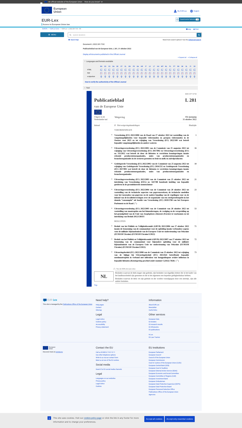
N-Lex (151, 335)
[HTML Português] (174, 69)
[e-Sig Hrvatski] (142, 76)
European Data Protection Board (160, 387)
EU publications (154, 330)
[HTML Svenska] (194, 69)
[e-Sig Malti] (162, 76)
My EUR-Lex (182, 11)
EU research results (156, 324)
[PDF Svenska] (194, 73)
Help (189, 29)
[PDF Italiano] (146, 73)
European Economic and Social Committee (164, 373)
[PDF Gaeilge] (138, 73)
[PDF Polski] (170, 73)
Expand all (182, 57)
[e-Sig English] (130, 76)
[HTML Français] (134, 69)
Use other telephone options (106, 355)
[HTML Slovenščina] (186, 69)
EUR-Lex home (54, 29)
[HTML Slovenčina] (182, 69)
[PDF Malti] (162, 73)
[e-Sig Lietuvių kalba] (154, 76)
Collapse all (193, 57)
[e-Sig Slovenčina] (182, 76)
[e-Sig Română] (178, 76)
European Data (154, 319)
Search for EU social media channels (109, 369)
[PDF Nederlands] (166, 73)
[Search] (199, 35)
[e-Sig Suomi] (190, 76)
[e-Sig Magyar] (158, 76)
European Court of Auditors (158, 368)
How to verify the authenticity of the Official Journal (105, 82)
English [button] (196, 11)
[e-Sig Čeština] (109, 76)
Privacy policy (100, 381)
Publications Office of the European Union (77, 304)
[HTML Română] (178, 69)
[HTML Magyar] (158, 69)
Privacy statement (102, 327)
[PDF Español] (105, 73)
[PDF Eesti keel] (121, 73)
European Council (155, 355)
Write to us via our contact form (107, 357)
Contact (98, 307)
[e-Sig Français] (134, 76)
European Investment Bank (158, 379)
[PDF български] (101, 73)
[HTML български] (101, 69)
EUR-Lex (50, 20)
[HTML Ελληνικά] (126, 69)
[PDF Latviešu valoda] (150, 73)
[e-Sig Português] (174, 76)
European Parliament (156, 352)
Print (197, 29)
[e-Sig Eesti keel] (121, 76)
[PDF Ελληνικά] (126, 73)
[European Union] (49, 348)
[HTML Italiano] (146, 69)
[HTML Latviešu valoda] (150, 69)
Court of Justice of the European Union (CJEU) (165, 363)
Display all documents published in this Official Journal (104, 54)
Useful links (153, 310)
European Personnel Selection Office (162, 389)
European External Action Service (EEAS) (163, 371)
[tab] (140, 61)
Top (95, 285)
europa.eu (59, 352)
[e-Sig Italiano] (146, 76)
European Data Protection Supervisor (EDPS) (164, 384)
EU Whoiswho (154, 327)
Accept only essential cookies (180, 419)
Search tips (74, 40)
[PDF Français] (134, 73)
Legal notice (100, 319)
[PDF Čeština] (109, 73)
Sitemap (99, 310)
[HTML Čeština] (109, 69)
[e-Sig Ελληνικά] (126, 76)
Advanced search (194, 40)
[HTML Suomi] (190, 69)
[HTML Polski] (170, 69)
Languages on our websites (105, 378)
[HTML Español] (105, 69)
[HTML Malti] (162, 69)
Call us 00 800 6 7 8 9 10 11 (105, 352)
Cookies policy (101, 322)
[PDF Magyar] (158, 73)
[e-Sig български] (101, 76)
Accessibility (100, 324)
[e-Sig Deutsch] (117, 76)
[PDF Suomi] (190, 73)
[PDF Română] (178, 73)
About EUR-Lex (154, 305)
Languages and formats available (99, 61)
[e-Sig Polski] (170, 76)
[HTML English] (130, 69)
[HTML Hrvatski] (142, 69)
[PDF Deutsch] (117, 73)
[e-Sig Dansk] (113, 76)
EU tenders (152, 322)
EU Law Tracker (154, 337)
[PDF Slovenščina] (186, 73)
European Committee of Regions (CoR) (162, 376)
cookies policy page (93, 418)
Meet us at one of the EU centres (107, 360)
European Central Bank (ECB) (159, 365)
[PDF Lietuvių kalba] (154, 73)
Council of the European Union (159, 357)
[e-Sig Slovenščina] (186, 76)
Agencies (152, 394)
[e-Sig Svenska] (194, 76)
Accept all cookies (154, 419)
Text (88, 88)
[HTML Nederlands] (166, 69)
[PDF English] (130, 73)
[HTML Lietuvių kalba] (154, 69)
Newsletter (153, 307)
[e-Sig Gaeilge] (138, 76)
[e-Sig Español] (105, 76)
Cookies (99, 386)
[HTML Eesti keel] (121, 69)
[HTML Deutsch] (117, 69)
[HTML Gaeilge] (138, 69)
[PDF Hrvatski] (142, 73)
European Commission (157, 360)
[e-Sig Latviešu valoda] (150, 76)
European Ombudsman (157, 381)
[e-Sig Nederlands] (166, 76)
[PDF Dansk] (113, 73)
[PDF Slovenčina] (182, 73)
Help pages (100, 305)
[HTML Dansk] (113, 69)
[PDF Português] (174, 73)
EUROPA (44, 29)
